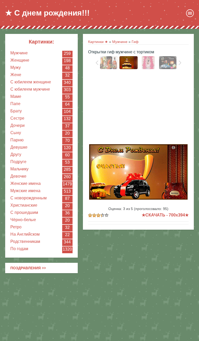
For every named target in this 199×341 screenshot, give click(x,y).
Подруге (18, 161)
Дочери (17, 125)
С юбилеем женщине (30, 82)
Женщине (19, 60)
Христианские (23, 205)
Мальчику (19, 169)
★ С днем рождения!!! (47, 13)
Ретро (16, 227)
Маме (15, 96)
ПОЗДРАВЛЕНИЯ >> (28, 268)
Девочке (18, 176)
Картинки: (41, 42)
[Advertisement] (138, 108)
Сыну (15, 132)
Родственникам (25, 241)
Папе (15, 103)
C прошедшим (24, 212)
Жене (15, 74)
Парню (17, 140)
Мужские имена (25, 190)
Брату (16, 111)
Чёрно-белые (23, 219)
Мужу (15, 67)
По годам (19, 248)
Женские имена (25, 183)
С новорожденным (28, 198)
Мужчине (19, 53)
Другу (15, 154)
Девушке (18, 147)
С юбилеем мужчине (30, 89)
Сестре (17, 118)
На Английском (25, 234)
